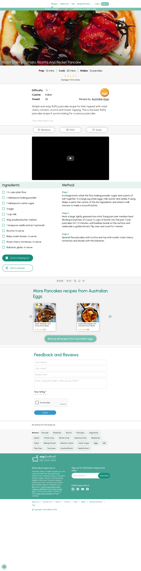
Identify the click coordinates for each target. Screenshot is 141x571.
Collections (64, 4)
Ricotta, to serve (15, 230)
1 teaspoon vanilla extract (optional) (26, 225)
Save (98, 129)
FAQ (75, 502)
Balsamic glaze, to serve (19, 247)
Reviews (45, 129)
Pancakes (80, 433)
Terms (57, 502)
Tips (73, 4)
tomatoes (51, 448)
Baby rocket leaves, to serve (22, 236)
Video (83, 502)
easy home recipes (44, 494)
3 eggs (10, 208)
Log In (97, 4)
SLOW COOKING (52, 9)
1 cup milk (11, 214)
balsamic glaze (67, 443)
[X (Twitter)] (75, 281)
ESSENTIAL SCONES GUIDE (84, 9)
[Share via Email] (83, 281)
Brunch (69, 433)
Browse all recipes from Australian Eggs (70, 338)
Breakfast (57, 433)
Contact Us (47, 502)
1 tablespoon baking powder (22, 197)
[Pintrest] (69, 281)
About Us (35, 502)
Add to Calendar (17, 268)
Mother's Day (64, 438)
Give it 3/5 (70, 76)
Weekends (95, 438)
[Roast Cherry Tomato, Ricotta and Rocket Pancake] (70, 64)
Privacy (67, 502)
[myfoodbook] (44, 462)
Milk (104, 443)
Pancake (45, 433)
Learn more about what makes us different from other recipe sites (47, 489)
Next (110, 316)
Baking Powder (50, 443)
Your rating (40, 391)
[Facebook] (60, 281)
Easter (36, 438)
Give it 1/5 (65, 76)
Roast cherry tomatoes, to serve (24, 241)
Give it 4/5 (73, 76)
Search (52, 7)
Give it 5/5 (46, 394)
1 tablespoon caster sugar (20, 203)
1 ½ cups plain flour (16, 192)
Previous (30, 316)
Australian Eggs (100, 99)
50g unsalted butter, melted (21, 219)
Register (105, 4)
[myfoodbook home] (40, 6)
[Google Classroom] (79, 281)
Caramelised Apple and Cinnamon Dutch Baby (87, 325)
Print (72, 129)
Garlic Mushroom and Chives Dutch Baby (43, 325)
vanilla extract (83, 448)
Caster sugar (83, 443)
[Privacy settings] (4, 566)
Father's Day (49, 438)
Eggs (96, 443)
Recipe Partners (83, 4)
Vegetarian (93, 433)
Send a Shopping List (19, 258)
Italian (48, 94)
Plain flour (38, 448)
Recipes (54, 4)
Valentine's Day (80, 438)
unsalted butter (66, 448)
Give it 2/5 (68, 76)
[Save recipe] (53, 306)
